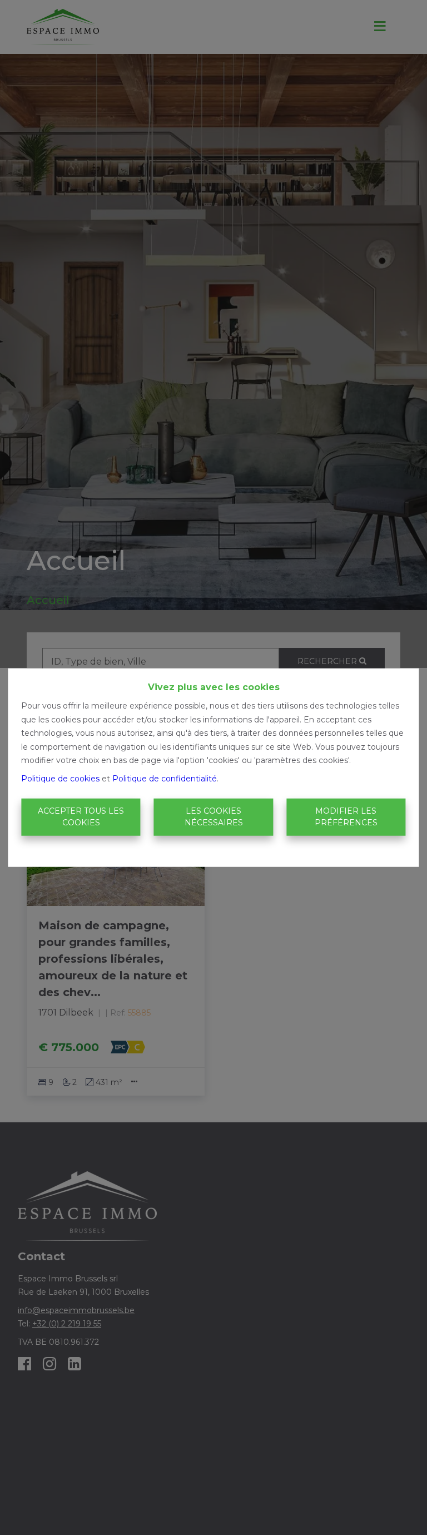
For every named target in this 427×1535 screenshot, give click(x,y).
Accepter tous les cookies (81, 817)
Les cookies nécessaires (214, 817)
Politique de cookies (60, 778)
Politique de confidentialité (164, 778)
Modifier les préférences (346, 817)
